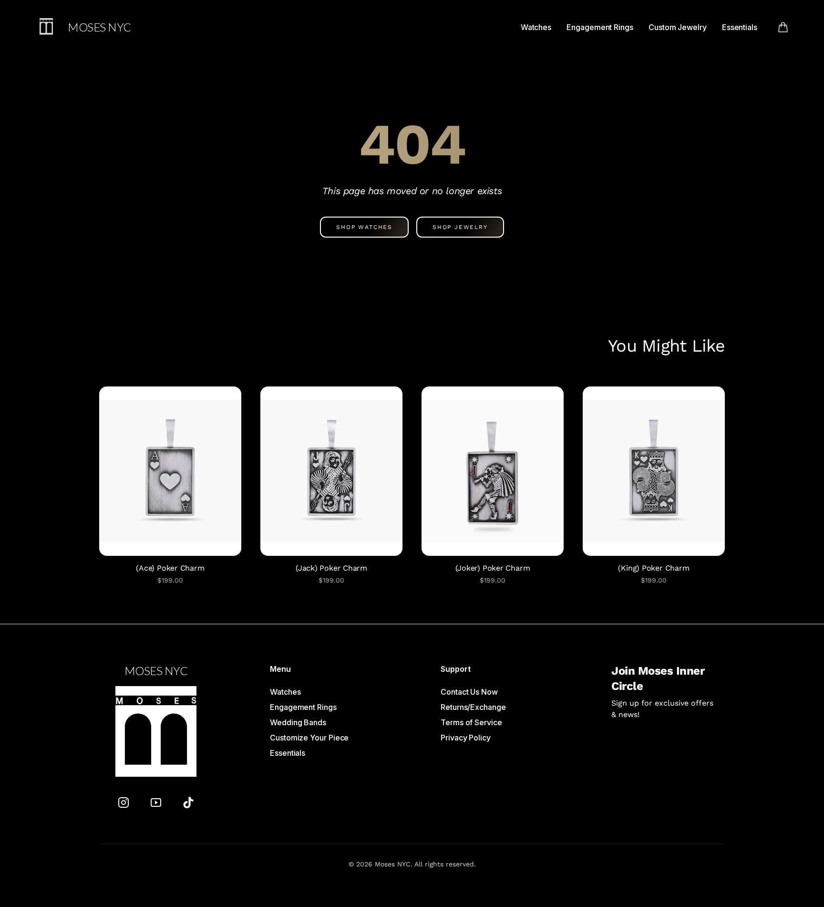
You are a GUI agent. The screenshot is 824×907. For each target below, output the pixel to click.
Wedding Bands (298, 722)
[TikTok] (188, 802)
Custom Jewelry (678, 27)
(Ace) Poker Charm (170, 568)
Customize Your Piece (309, 737)
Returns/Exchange (473, 707)
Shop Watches (364, 227)
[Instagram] (123, 802)
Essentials (739, 27)
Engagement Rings (599, 27)
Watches (536, 27)
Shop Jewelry (460, 227)
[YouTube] (155, 802)
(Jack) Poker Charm (331, 568)
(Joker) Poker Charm (492, 568)
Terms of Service (471, 722)
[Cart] (782, 27)
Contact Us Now (469, 692)
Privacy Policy (466, 737)
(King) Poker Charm (653, 568)
